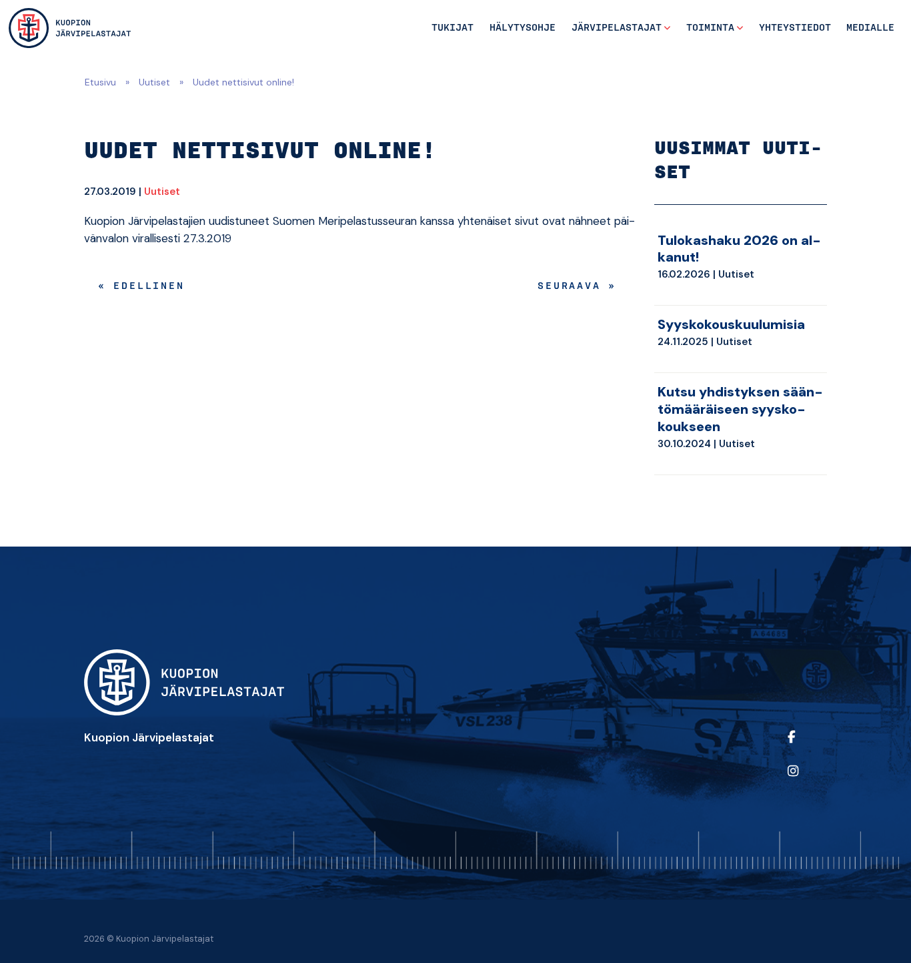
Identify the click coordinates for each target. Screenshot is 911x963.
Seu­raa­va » (577, 286)
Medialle (870, 28)
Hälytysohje (523, 28)
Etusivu (100, 82)
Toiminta (710, 28)
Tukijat (452, 28)
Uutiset (154, 82)
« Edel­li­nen (141, 286)
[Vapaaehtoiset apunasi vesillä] (70, 27)
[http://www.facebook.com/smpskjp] (804, 746)
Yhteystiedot (795, 28)
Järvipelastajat (617, 28)
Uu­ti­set (162, 191)
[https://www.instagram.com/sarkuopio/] (804, 780)
